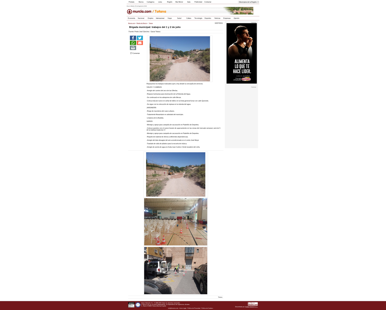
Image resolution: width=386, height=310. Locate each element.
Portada (131, 2)
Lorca (160, 2)
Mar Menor (179, 2)
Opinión (236, 18)
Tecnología (198, 18)
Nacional (141, 18)
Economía (131, 18)
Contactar (207, 2)
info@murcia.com (173, 308)
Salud (179, 18)
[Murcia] (140, 10)
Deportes (208, 18)
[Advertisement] (241, 118)
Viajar (170, 18)
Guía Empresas (188, 2)
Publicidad (198, 2)
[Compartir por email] (140, 43)
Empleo (150, 18)
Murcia (141, 2)
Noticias (217, 18)
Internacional (160, 18)
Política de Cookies (207, 308)
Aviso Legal (182, 308)
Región (169, 2)
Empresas (227, 18)
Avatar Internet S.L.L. (251, 306)
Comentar (136, 53)
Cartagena (150, 2)
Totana (220, 297)
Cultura (188, 18)
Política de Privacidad (193, 308)
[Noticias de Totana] (175, 10)
